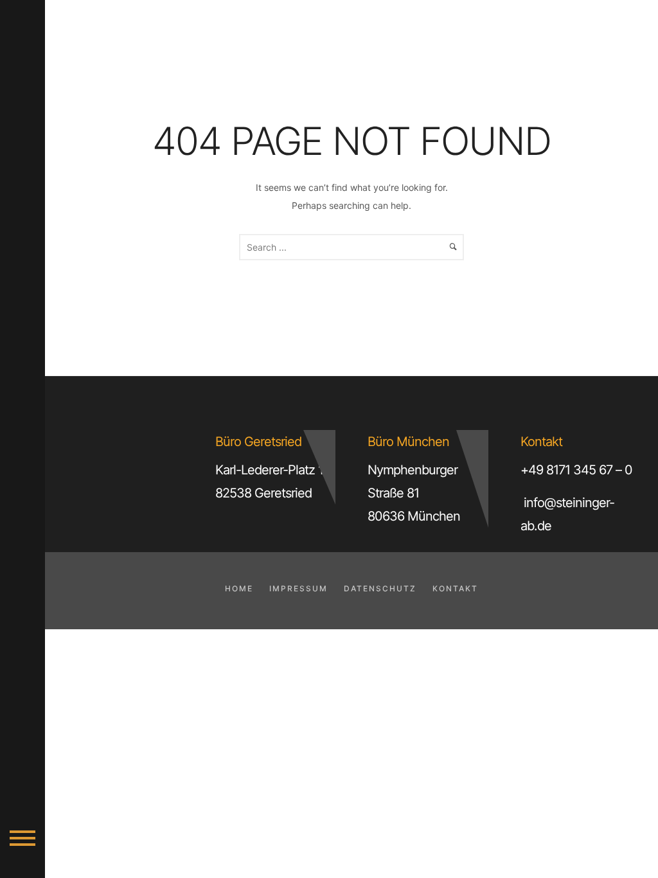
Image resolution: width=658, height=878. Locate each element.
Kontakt (455, 588)
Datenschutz (380, 588)
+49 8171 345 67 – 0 (576, 470)
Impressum (298, 588)
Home (239, 588)
